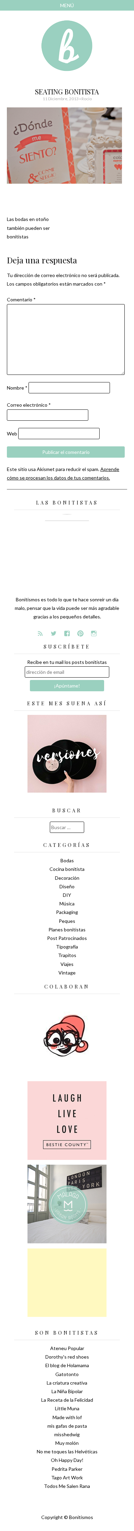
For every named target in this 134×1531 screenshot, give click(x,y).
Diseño (67, 886)
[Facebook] (67, 633)
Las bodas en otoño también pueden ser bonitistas (28, 227)
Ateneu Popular (67, 1348)
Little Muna (67, 1408)
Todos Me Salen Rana (67, 1486)
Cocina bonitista (67, 869)
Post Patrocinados (67, 938)
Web (12, 433)
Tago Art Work (67, 1477)
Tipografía (67, 947)
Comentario (21, 299)
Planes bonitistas (67, 929)
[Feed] (40, 633)
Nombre (17, 388)
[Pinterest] (80, 633)
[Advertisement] (67, 1282)
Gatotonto (67, 1374)
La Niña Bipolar (67, 1391)
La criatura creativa (67, 1383)
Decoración (67, 878)
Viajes (67, 964)
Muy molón (67, 1443)
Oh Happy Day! (67, 1460)
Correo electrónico (29, 405)
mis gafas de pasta (67, 1426)
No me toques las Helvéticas (67, 1451)
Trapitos (67, 955)
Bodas (67, 860)
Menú (67, 5)
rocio (86, 98)
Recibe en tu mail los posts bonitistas (67, 662)
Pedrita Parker (67, 1469)
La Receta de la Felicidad (67, 1400)
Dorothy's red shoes (67, 1357)
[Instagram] (94, 633)
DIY (67, 895)
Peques (67, 921)
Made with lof (67, 1417)
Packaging (67, 912)
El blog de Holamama (67, 1365)
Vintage (67, 973)
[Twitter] (53, 633)
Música (67, 903)
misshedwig (67, 1434)
